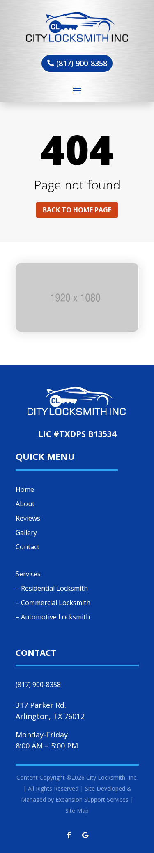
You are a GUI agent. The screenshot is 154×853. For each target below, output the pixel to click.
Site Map (77, 810)
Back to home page (77, 209)
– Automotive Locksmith (53, 616)
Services (28, 573)
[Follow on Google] (85, 835)
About (25, 503)
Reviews (28, 518)
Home (25, 489)
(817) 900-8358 (81, 63)
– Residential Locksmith (52, 588)
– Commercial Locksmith (53, 602)
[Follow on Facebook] (69, 835)
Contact (27, 546)
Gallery (26, 532)
